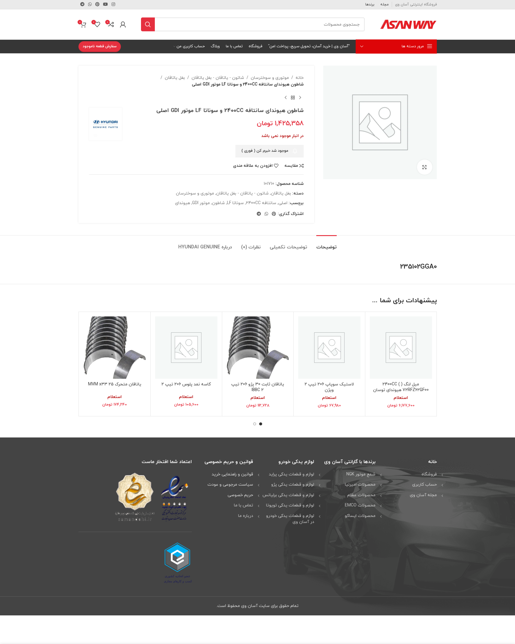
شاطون (218, 203)
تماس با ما (243, 505)
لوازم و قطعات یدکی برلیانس (288, 495)
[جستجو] (148, 24)
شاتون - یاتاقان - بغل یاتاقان (218, 78)
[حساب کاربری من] (123, 24)
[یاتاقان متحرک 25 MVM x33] (115, 347)
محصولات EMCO (360, 505)
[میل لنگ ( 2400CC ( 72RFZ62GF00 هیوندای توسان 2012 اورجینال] (401, 347)
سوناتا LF (235, 203)
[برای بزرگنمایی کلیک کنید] (424, 167)
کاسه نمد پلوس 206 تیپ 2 (186, 384)
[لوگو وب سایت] (408, 24)
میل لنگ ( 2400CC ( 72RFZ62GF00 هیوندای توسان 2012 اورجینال (401, 390)
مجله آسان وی (423, 495)
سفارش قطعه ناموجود (100, 46)
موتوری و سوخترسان (270, 78)
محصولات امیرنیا (360, 484)
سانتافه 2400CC (261, 203)
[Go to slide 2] (254, 423)
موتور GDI (201, 203)
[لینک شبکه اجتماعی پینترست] (97, 4)
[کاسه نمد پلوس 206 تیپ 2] (186, 347)
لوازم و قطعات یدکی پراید (291, 474)
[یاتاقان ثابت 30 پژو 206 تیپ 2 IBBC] (258, 347)
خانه (300, 78)
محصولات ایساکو (360, 516)
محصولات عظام (361, 495)
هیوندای (182, 203)
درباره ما (245, 516)
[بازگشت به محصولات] (292, 97)
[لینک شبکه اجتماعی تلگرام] (82, 4)
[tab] (326, 244)
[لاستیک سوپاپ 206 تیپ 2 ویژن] (329, 347)
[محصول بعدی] (285, 97)
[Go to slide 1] (260, 423)
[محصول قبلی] (300, 97)
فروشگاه (429, 474)
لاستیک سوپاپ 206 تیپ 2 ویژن (329, 387)
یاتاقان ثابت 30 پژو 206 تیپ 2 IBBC (257, 387)
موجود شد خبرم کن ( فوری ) (264, 151)
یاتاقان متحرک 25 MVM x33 (114, 384)
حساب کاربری (424, 484)
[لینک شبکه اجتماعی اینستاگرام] (113, 4)
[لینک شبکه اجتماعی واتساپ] (89, 4)
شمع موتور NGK (361, 474)
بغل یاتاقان (175, 78)
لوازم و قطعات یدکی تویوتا (290, 505)
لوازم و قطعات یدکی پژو (292, 484)
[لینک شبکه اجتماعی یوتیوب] (105, 4)
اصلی (282, 203)
